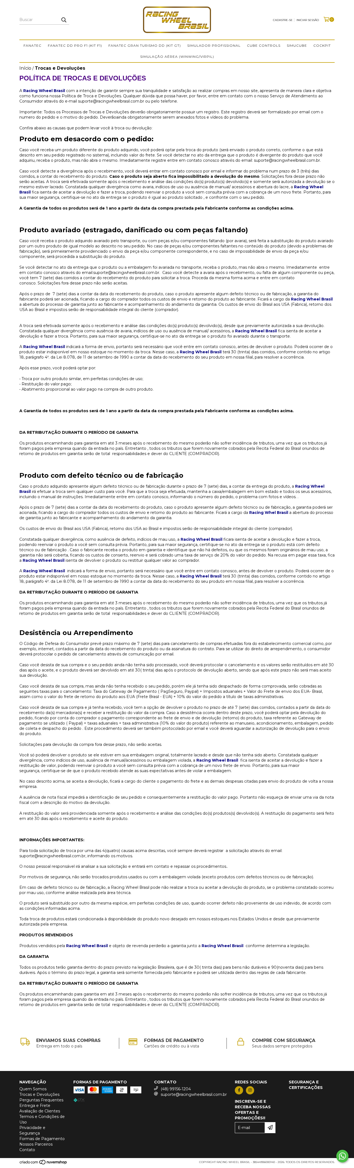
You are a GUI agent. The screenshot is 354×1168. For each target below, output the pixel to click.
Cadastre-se (283, 20)
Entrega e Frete (34, 1105)
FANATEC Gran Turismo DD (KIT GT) (144, 45)
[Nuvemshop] (43, 1164)
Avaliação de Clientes (39, 1111)
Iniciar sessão (307, 20)
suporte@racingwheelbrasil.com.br (194, 1094)
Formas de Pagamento (42, 1138)
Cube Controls (263, 45)
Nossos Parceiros (36, 1144)
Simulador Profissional (214, 45)
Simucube (297, 45)
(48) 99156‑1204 (176, 1088)
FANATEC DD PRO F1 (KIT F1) (75, 45)
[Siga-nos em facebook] (239, 1090)
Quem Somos (32, 1088)
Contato (27, 1149)
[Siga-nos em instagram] (250, 1090)
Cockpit (322, 45)
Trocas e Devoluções (39, 1094)
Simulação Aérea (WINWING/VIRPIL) (177, 56)
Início (25, 68)
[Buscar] (63, 20)
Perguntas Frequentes (41, 1100)
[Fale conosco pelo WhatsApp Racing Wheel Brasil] (342, 1156)
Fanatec (32, 45)
